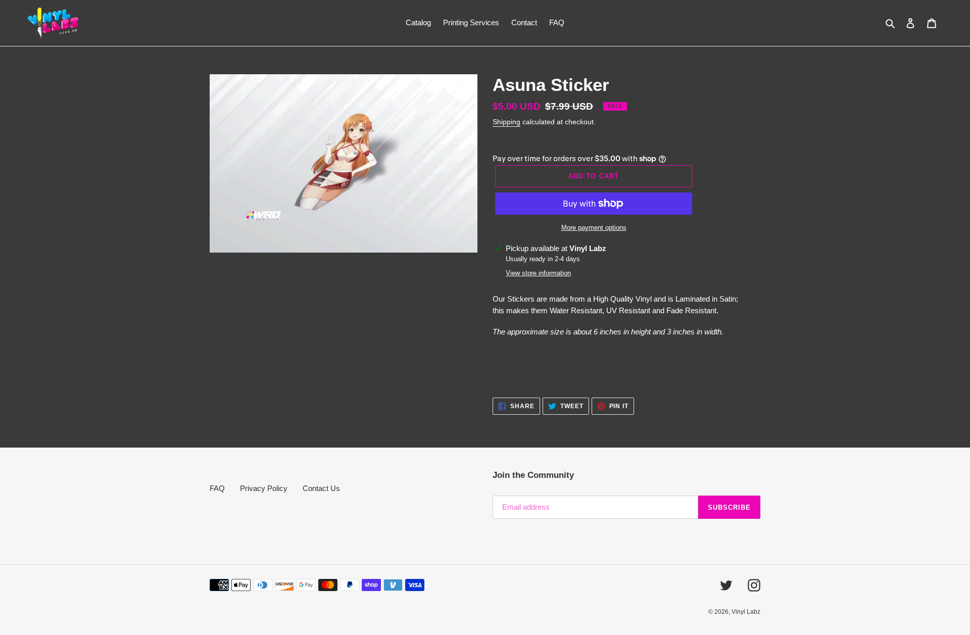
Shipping (506, 122)
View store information (538, 273)
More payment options (593, 227)
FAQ (217, 488)
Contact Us (321, 488)
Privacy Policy (263, 488)
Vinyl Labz (746, 611)
